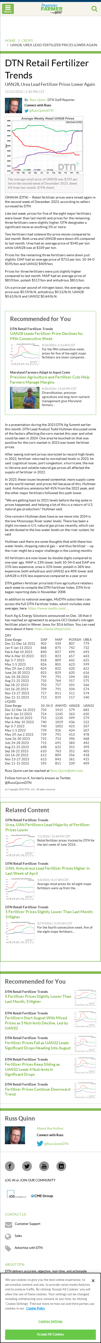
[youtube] (44, 1166)
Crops (27, 41)
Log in (10, 1180)
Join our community (37, 1180)
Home (10, 41)
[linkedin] (61, 1166)
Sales (18, 1236)
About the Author (50, 1128)
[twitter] (27, 1166)
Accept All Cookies (50, 1334)
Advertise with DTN (29, 1248)
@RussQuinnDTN (40, 110)
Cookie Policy (35, 1308)
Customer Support (27, 1224)
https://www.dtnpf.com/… (54, 629)
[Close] (93, 1280)
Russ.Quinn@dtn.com (66, 771)
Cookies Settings (50, 1321)
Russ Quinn (38, 100)
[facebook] (10, 1166)
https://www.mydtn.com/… (48, 608)
